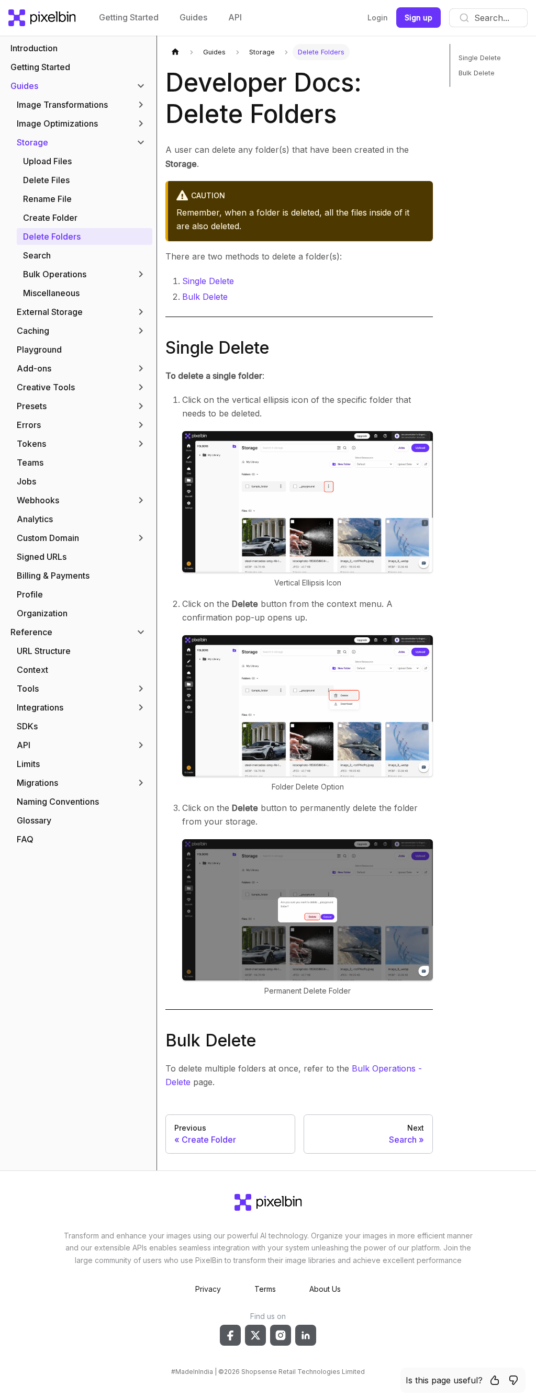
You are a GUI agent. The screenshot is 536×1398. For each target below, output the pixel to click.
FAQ (25, 839)
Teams (30, 462)
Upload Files (47, 161)
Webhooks (38, 500)
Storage (32, 142)
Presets (32, 406)
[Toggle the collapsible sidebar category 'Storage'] (140, 142)
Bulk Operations (54, 274)
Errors (29, 425)
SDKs (27, 726)
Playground (39, 349)
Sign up (418, 17)
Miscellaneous (51, 293)
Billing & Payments (53, 575)
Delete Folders (52, 236)
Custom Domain (48, 538)
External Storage (50, 312)
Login (377, 17)
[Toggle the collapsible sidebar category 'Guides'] (140, 85)
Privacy (208, 1288)
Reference (31, 632)
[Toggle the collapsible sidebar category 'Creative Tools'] (140, 387)
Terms (265, 1288)
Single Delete (208, 281)
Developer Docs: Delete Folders (263, 98)
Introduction (34, 48)
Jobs (26, 481)
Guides (193, 17)
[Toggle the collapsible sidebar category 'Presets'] (140, 406)
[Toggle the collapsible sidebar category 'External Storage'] (140, 311)
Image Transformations (62, 104)
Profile (30, 594)
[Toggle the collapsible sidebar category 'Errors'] (140, 424)
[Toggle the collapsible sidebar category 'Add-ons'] (140, 368)
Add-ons (34, 368)
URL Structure (44, 651)
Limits (28, 764)
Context (32, 669)
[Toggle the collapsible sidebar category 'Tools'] (140, 688)
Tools (28, 688)
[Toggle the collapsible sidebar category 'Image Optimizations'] (140, 123)
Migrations (37, 782)
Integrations (40, 707)
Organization (42, 613)
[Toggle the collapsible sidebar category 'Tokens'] (140, 443)
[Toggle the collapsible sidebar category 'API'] (140, 745)
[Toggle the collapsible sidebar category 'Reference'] (140, 632)
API (235, 17)
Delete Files (46, 180)
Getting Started (129, 17)
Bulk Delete (205, 296)
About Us (325, 1288)
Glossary (34, 820)
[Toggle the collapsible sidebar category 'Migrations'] (140, 782)
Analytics (35, 519)
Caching (33, 330)
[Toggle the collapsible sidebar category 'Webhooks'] (140, 500)
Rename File (47, 199)
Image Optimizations (57, 123)
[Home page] (175, 52)
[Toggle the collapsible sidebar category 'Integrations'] (140, 707)
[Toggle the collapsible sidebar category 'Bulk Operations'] (140, 274)
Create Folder (50, 217)
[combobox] (488, 17)
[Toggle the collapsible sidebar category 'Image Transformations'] (140, 104)
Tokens (31, 443)
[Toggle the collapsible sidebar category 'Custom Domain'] (140, 537)
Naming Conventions (58, 801)
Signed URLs (41, 556)
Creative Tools (46, 387)
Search (37, 255)
